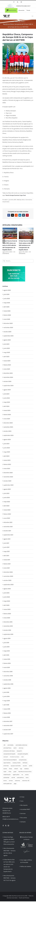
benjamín (19, 751)
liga (21, 768)
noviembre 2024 (8, 377)
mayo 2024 (7, 402)
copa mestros (6, 762)
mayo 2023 (7, 452)
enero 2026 (7, 319)
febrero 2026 (7, 315)
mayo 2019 (7, 651)
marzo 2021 (7, 559)
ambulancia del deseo (9, 751)
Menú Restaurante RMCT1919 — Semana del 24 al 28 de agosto (9, 852)
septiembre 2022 (8, 485)
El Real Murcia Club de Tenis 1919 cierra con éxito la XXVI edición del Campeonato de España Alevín (10, 245)
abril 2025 (6, 356)
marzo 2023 (7, 460)
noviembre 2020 (8, 576)
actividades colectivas (21, 745)
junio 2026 (7, 298)
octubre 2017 (7, 729)
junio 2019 (6, 646)
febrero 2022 (7, 514)
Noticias (19, 199)
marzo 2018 (7, 709)
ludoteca (26, 768)
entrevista (6, 765)
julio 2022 (6, 493)
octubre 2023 (7, 431)
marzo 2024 (7, 410)
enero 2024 (7, 418)
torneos (11, 780)
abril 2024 (6, 406)
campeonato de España (9, 753)
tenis (27, 777)
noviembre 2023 (8, 427)
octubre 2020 (7, 580)
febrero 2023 (7, 464)
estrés (30, 765)
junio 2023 (7, 448)
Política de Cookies (25, 866)
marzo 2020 (7, 609)
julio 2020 (6, 593)
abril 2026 (6, 307)
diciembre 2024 (8, 373)
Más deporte (24, 805)
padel (14, 771)
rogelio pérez (16, 774)
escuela (25, 765)
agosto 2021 (7, 539)
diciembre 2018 (8, 671)
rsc (22, 774)
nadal (4, 771)
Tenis (23, 199)
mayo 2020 (7, 601)
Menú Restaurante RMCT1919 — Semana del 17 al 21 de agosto (9, 878)
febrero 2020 (7, 613)
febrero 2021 (7, 564)
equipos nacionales (16, 765)
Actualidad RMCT (25, 809)
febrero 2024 (7, 414)
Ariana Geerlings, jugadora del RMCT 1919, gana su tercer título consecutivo (9, 840)
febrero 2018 (7, 713)
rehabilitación (7, 774)
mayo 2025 (7, 352)
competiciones (22, 759)
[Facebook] (3, 825)
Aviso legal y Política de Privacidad (26, 861)
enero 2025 (7, 369)
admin (6, 199)
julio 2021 (6, 543)
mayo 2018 (7, 700)
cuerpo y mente (16, 762)
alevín (15, 748)
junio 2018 (6, 696)
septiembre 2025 (8, 336)
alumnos (21, 748)
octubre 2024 (7, 381)
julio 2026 (6, 294)
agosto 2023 (7, 439)
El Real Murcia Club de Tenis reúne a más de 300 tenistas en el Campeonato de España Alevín (26, 245)
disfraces (25, 762)
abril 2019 (6, 655)
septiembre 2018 (8, 684)
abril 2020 (6, 605)
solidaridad (6, 777)
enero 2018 (7, 717)
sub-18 (13, 777)
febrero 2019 (7, 663)
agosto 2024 (7, 389)
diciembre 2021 (8, 522)
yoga (15, 783)
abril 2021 (6, 555)
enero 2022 (7, 518)
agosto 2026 (7, 290)
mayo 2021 (7, 551)
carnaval (5, 756)
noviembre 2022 (8, 477)
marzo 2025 (7, 360)
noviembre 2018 (8, 675)
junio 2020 (7, 597)
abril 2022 (6, 506)
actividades (10, 745)
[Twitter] (5, 825)
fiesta (10, 768)
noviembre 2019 (8, 626)
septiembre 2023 (8, 435)
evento (5, 768)
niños (9, 771)
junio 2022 (7, 497)
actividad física (7, 748)
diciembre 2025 (8, 323)
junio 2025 (7, 348)
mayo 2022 (7, 501)
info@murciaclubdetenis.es (10, 819)
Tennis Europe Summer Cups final (16, 195)
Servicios (23, 813)
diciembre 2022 (8, 472)
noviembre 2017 (8, 725)
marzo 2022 (7, 510)
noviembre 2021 (8, 526)
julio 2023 (6, 443)
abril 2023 (6, 456)
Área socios (23, 817)
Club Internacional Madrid (10, 759)
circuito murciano (14, 756)
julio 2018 (6, 692)
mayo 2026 (7, 302)
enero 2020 (7, 618)
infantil (16, 768)
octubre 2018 (7, 680)
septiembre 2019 (8, 634)
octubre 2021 (7, 530)
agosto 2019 (7, 638)
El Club (22, 797)
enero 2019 (7, 667)
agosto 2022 (7, 489)
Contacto (23, 822)
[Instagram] (8, 825)
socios (26, 774)
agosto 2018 (7, 688)
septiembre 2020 (8, 584)
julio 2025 (6, 344)
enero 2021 (7, 568)
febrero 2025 (7, 365)
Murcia (9, 813)
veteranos (17, 780)
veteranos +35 (25, 780)
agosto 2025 (7, 340)
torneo (5, 780)
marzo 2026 (7, 311)
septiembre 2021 (8, 535)
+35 (4, 745)
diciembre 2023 (8, 423)
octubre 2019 (7, 630)
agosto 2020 (7, 588)
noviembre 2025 (8, 327)
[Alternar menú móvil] (32, 16)
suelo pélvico (20, 777)
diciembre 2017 (8, 721)
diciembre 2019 (8, 622)
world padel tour (7, 783)
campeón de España (22, 753)
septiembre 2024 (8, 385)
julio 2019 (6, 642)
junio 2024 (7, 398)
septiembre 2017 (8, 734)
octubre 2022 (7, 481)
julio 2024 (6, 394)
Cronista (6, 808)
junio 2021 (6, 547)
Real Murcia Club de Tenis (25, 771)
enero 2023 (7, 468)
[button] (4, 240)
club (22, 756)
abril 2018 (6, 705)
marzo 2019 (7, 659)
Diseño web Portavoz (24, 897)
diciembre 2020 (8, 572)
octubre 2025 (7, 331)
